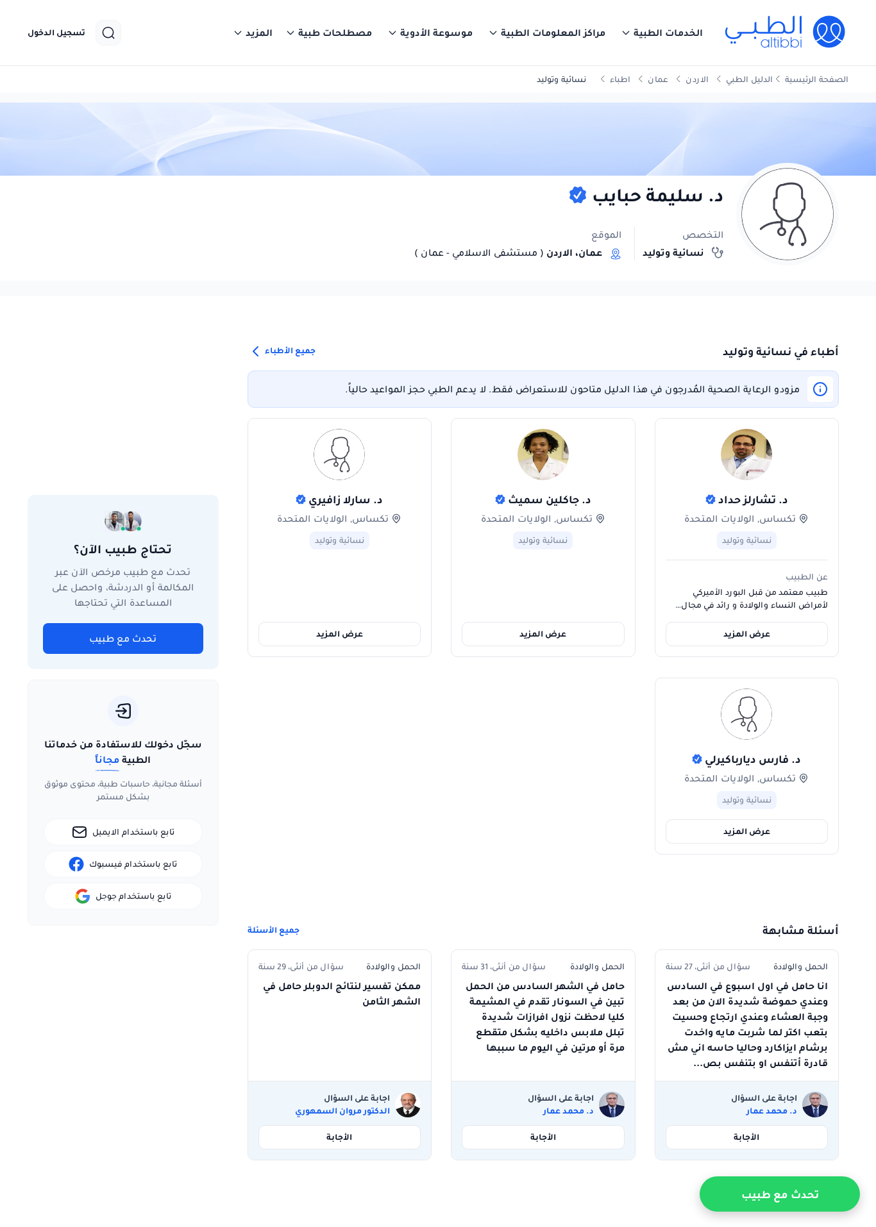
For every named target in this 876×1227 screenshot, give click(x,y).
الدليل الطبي (749, 79)
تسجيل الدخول (56, 32)
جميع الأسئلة (273, 930)
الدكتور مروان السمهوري (342, 1111)
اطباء (620, 79)
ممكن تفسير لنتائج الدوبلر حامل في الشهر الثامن (342, 993)
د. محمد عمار (771, 1111)
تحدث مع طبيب (122, 638)
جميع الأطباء (289, 350)
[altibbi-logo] (785, 32)
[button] (662, 33)
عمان (658, 79)
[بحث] (108, 33)
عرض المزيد (746, 633)
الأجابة (746, 1137)
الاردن (697, 79)
